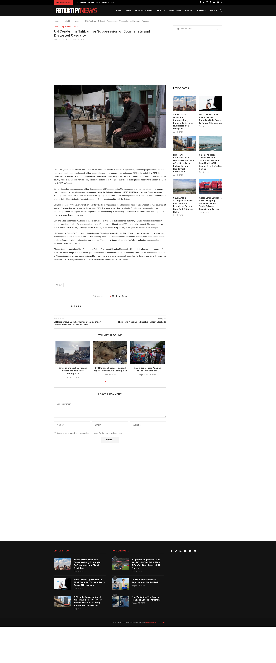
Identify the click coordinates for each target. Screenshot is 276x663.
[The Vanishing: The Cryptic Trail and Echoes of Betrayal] (120, 601)
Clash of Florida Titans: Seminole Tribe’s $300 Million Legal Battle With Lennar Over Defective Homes (210, 162)
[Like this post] (113, 296)
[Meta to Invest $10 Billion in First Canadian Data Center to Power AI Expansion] (210, 103)
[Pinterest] (210, 2)
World (160, 10)
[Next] (78, 2)
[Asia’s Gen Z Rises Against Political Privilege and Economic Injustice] (147, 352)
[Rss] (221, 2)
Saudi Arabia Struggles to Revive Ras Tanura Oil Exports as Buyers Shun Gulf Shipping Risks (183, 205)
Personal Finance (144, 10)
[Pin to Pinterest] (122, 296)
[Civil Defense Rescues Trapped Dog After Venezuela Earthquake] (110, 352)
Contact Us (161, 622)
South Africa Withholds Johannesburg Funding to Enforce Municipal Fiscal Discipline (183, 121)
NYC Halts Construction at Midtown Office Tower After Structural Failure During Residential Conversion (184, 163)
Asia (77, 21)
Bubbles (65, 39)
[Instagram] (207, 2)
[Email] (218, 2)
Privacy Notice (150, 622)
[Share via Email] (126, 296)
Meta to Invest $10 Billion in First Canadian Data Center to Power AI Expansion (210, 118)
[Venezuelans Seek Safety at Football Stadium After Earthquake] (72, 352)
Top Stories (175, 10)
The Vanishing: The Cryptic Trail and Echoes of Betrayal (146, 598)
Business (201, 10)
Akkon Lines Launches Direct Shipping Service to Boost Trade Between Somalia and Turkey (210, 203)
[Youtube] (214, 2)
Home (118, 10)
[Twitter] (203, 2)
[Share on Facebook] (116, 296)
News (128, 10)
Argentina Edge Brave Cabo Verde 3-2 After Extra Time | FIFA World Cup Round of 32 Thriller (146, 564)
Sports (213, 10)
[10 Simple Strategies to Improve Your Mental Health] (120, 584)
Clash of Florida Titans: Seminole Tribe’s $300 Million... (104, 2)
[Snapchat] (195, 551)
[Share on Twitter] (119, 296)
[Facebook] (200, 2)
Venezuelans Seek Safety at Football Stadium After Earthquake (73, 371)
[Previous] (75, 2)
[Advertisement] (110, 62)
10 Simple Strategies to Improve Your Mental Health (146, 581)
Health (188, 10)
